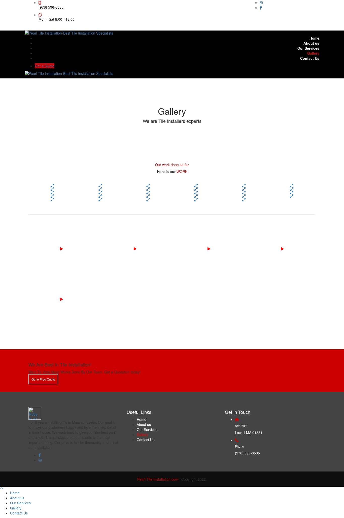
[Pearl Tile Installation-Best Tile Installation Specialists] (69, 32)
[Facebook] (261, 7)
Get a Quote (44, 65)
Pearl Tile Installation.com (157, 479)
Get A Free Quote (43, 379)
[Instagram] (261, 2)
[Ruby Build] (34, 412)
